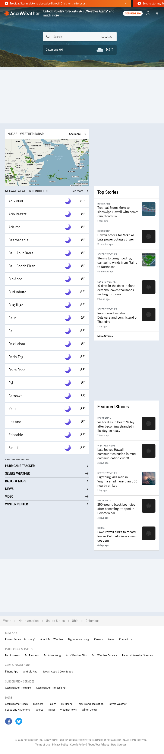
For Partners (32, 655)
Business (38, 704)
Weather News (68, 709)
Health (52, 704)
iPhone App (11, 671)
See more (77, 191)
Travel (51, 709)
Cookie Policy (78, 744)
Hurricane (66, 704)
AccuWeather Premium (18, 688)
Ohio (75, 621)
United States (55, 621)
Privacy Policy (60, 744)
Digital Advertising (78, 639)
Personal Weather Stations (137, 655)
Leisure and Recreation (91, 704)
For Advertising (52, 655)
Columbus (92, 621)
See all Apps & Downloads (57, 671)
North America (29, 621)
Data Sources (118, 744)
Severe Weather (117, 704)
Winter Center (89, 709)
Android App (30, 671)
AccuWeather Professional (51, 688)
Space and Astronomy (17, 709)
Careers (98, 639)
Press (111, 639)
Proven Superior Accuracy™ (20, 639)
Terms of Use (43, 744)
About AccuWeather (51, 639)
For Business (12, 655)
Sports (39, 709)
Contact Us (125, 639)
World (7, 621)
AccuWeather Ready (16, 704)
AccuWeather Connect (104, 655)
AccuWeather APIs (76, 655)
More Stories (105, 336)
